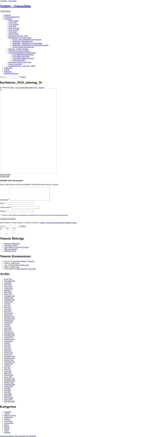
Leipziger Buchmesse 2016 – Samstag (31, 87)
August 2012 (8, 322)
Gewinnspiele (8, 423)
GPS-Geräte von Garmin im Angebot (16, 247)
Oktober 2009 (8, 383)
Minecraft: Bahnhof (10, 249)
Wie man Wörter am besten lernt (23, 47)
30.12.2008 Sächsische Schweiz (23, 58)
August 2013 (8, 302)
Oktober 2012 (8, 320)
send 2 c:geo (15, 263)
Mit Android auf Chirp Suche (19, 265)
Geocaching (8, 19)
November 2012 (9, 318)
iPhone (6, 425)
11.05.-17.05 (12, 22)
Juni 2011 (7, 345)
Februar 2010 (8, 375)
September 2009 (9, 384)
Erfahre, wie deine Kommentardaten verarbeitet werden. (58, 223)
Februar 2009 (8, 398)
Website (2, 211)
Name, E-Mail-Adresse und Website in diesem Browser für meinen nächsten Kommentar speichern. (35, 215)
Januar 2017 (8, 279)
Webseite (7, 432)
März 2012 (7, 330)
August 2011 (8, 341)
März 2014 (7, 292)
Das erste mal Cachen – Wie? (18, 36)
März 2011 (7, 351)
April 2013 (7, 309)
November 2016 (9, 281)
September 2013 (9, 300)
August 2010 (8, 364)
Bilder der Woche (10, 415)
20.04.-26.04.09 (13, 28)
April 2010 (7, 371)
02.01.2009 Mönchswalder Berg (23, 54)
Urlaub (6, 430)
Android (7, 414)
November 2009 (9, 381)
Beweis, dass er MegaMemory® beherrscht (27, 39)
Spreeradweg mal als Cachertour (19, 51)
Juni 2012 (7, 326)
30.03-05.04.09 (13, 34)
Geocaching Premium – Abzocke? (23, 261)
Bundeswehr (8, 417)
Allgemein (7, 412)
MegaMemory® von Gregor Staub (19, 38)
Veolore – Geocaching (15, 6)
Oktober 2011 (8, 337)
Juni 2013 (7, 305)
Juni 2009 (7, 390)
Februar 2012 (8, 332)
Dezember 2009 (9, 379)
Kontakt (7, 70)
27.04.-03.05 (12, 32)
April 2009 (7, 394)
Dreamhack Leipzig (10, 245)
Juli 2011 (7, 343)
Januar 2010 (8, 377)
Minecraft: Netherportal (12, 243)
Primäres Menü (5, 11)
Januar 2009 (8, 399)
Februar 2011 (8, 352)
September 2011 (9, 339)
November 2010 (9, 358)
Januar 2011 (8, 354)
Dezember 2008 (9, 401)
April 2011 (7, 349)
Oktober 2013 (8, 298)
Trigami (6, 429)
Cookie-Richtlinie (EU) (12, 17)
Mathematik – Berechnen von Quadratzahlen (27, 43)
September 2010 (9, 362)
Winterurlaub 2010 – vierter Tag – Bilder (21, 66)
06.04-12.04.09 (13, 21)
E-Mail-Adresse (6, 207)
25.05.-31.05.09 (13, 30)
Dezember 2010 (9, 356)
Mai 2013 (7, 307)
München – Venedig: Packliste (18, 49)
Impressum (7, 71)
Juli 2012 (7, 324)
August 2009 (8, 386)
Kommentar (4, 200)
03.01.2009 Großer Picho (21, 56)
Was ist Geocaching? (15, 64)
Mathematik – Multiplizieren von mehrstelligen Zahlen (30, 45)
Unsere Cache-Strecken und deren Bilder (21, 53)
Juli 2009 (7, 388)
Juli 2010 (7, 366)
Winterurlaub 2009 (19, 60)
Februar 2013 (8, 313)
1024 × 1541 (14, 87)
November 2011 (9, 335)
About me (7, 15)
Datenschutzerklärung (11, 73)
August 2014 (8, 288)
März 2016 (7, 285)
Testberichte (8, 68)
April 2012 (7, 328)
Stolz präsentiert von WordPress (25, 436)
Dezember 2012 (9, 317)
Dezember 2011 (9, 334)
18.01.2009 (12, 26)
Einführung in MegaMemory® (23, 41)
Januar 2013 (8, 315)
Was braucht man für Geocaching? (19, 62)
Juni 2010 (7, 367)
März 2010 (7, 373)
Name (2, 203)
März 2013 (7, 311)
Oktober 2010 (8, 360)
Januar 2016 (8, 286)
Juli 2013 (7, 303)
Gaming (7, 419)
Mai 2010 (7, 369)
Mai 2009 (7, 392)
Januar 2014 (8, 294)
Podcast (6, 427)
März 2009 (7, 396)
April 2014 (7, 290)
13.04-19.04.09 (13, 24)
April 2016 (7, 283)
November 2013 (9, 296)
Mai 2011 (7, 347)
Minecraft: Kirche (10, 251)
